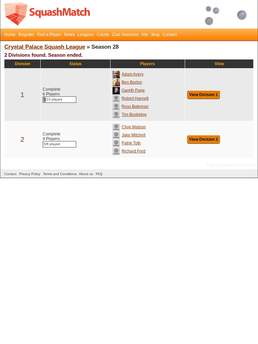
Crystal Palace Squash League (44, 47)
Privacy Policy (29, 174)
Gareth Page (133, 90)
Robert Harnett (135, 98)
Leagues (86, 34)
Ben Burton (132, 82)
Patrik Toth (131, 143)
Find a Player (49, 34)
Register (26, 34)
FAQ (99, 174)
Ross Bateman (135, 106)
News (69, 34)
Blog (155, 34)
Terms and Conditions (60, 174)
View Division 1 (203, 94)
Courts (103, 34)
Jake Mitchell (133, 135)
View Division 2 (203, 139)
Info (144, 34)
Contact (170, 34)
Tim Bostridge (134, 114)
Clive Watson (134, 127)
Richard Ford (133, 151)
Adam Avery (132, 74)
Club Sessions (125, 34)
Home (9, 34)
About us (86, 174)
